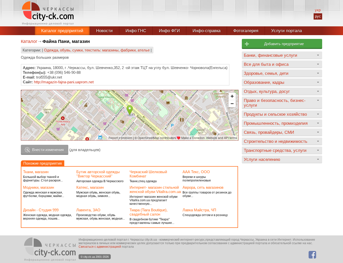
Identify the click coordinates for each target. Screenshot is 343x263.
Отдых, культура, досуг (267, 91)
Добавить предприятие (284, 44)
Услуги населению (262, 159)
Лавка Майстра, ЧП (199, 210)
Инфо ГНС (136, 30)
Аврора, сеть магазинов (203, 187)
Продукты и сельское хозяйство (275, 114)
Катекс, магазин (90, 187)
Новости (104, 30)
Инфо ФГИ (169, 30)
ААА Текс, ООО (196, 172)
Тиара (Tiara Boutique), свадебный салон (148, 212)
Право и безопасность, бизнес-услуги (275, 102)
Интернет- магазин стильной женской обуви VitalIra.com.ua (155, 189)
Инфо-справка (206, 30)
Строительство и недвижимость (275, 141)
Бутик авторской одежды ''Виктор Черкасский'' (98, 174)
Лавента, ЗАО (88, 210)
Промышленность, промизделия (276, 123)
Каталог (29, 41)
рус (318, 16)
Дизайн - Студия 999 (41, 210)
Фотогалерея (245, 30)
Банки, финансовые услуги (270, 55)
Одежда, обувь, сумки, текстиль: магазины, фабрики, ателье (97, 50)
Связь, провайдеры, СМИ (269, 132)
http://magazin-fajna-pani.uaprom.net (64, 82)
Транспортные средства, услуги (275, 150)
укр (318, 10)
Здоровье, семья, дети (266, 73)
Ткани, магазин (35, 172)
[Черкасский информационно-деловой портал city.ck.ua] (48, 13)
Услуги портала (286, 30)
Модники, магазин (38, 187)
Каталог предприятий (62, 30)
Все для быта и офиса (266, 64)
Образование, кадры (264, 82)
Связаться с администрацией (100, 246)
